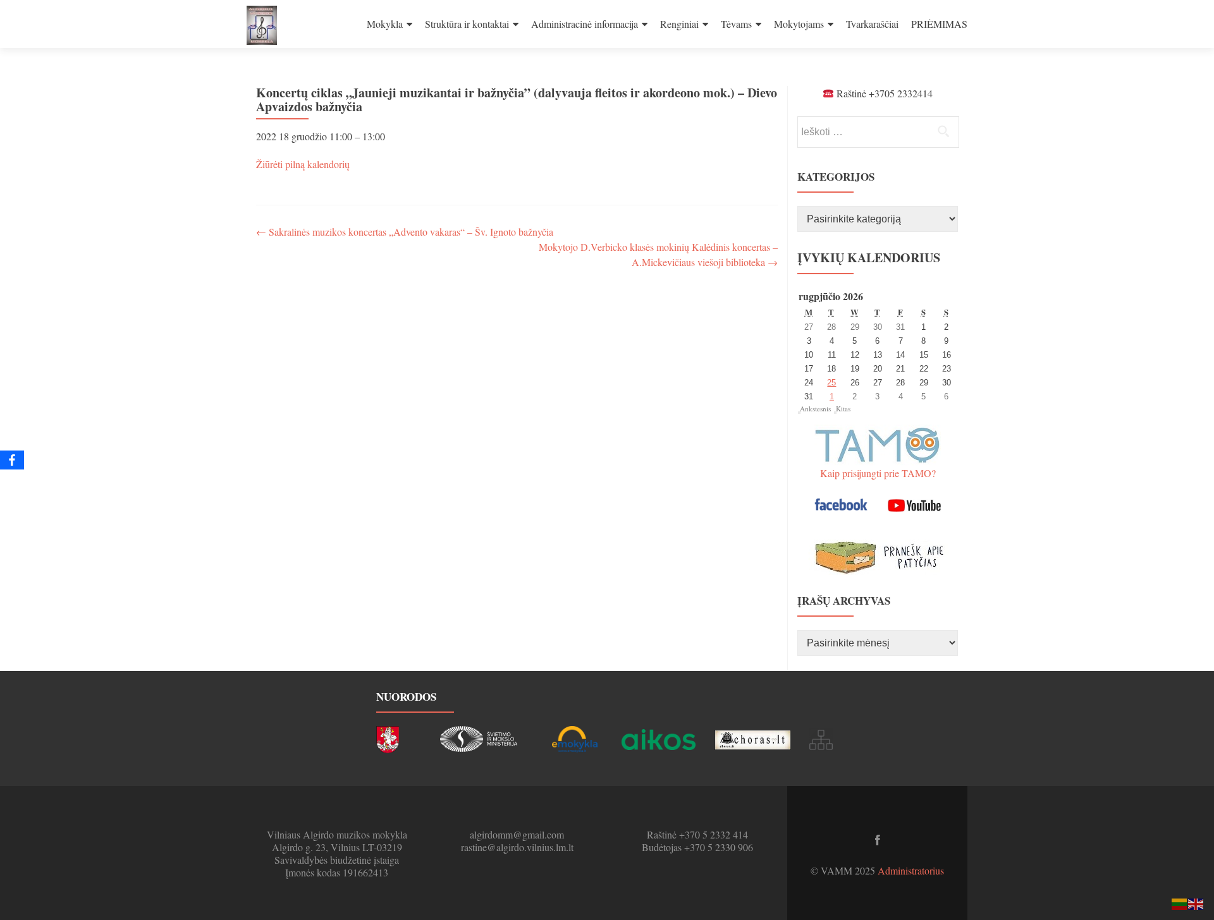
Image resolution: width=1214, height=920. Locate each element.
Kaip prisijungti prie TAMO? (878, 473)
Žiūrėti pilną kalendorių (303, 164)
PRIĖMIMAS (939, 23)
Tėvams (736, 23)
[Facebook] (12, 460)
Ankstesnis (815, 408)
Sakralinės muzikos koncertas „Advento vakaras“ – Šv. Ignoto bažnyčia (404, 231)
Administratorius (911, 870)
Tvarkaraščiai (872, 23)
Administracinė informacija (584, 23)
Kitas (843, 408)
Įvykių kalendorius (868, 257)
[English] (1196, 902)
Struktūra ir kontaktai (467, 23)
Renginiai (679, 23)
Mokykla (385, 23)
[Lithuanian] (1180, 902)
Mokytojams (799, 23)
